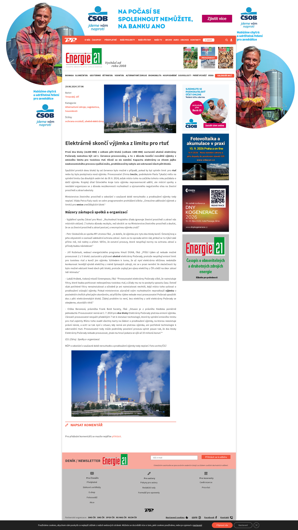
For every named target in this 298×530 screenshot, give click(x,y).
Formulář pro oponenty (149, 492)
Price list (206, 487)
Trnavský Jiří (72, 96)
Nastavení (243, 525)
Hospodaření (170, 75)
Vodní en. (119, 75)
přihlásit (116, 436)
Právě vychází (200, 75)
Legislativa (93, 106)
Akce (92, 502)
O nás (87, 40)
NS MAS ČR (121, 517)
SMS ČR (100, 517)
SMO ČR (92, 517)
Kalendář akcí (224, 75)
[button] (216, 457)
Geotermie (95, 75)
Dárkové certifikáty (92, 487)
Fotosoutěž (92, 497)
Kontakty (195, 40)
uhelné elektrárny (94, 121)
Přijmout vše (222, 525)
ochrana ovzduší (74, 121)
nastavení (197, 525)
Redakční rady (149, 487)
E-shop (92, 492)
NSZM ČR (132, 517)
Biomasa (69, 75)
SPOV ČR (110, 517)
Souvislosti (184, 75)
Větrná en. (107, 75)
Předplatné (92, 482)
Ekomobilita (154, 75)
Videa (210, 75)
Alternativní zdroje (136, 75)
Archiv (168, 40)
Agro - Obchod (181, 40)
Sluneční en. (81, 75)
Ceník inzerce (206, 482)
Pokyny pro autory (149, 482)
